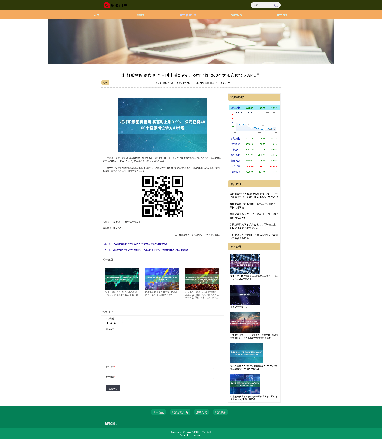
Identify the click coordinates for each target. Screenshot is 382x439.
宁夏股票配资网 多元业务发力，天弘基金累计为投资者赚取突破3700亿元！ (254, 226)
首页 (96, 15)
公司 (105, 82)
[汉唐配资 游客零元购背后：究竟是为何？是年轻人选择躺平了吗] (162, 278)
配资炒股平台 (188, 15)
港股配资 (236, 15)
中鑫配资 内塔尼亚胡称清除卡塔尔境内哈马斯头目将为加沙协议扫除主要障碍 (253, 398)
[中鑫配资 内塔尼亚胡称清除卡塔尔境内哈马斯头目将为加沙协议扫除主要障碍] (245, 383)
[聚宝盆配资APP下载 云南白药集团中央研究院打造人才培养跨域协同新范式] (245, 263)
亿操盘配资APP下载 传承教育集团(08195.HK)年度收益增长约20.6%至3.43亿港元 (253, 367)
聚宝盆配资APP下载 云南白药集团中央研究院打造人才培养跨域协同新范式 (254, 278)
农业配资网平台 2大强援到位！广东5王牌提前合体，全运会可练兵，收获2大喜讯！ (151, 249)
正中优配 (139, 15)
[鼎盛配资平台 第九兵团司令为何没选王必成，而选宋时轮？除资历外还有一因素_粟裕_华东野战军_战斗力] (202, 278)
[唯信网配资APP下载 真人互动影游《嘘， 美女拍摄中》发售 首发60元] (122, 278)
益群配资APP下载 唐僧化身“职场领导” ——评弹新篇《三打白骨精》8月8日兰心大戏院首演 (254, 195)
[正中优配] (116, 4)
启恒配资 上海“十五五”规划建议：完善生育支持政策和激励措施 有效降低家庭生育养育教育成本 (254, 336)
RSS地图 (196, 432)
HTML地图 (206, 432)
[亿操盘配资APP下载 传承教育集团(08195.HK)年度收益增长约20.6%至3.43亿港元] (246, 352)
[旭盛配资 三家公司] (245, 294)
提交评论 (113, 388)
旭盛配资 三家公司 (239, 307)
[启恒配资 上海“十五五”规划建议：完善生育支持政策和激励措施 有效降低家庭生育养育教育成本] (245, 322)
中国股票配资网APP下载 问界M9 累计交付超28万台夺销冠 (140, 243)
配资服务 (282, 15)
